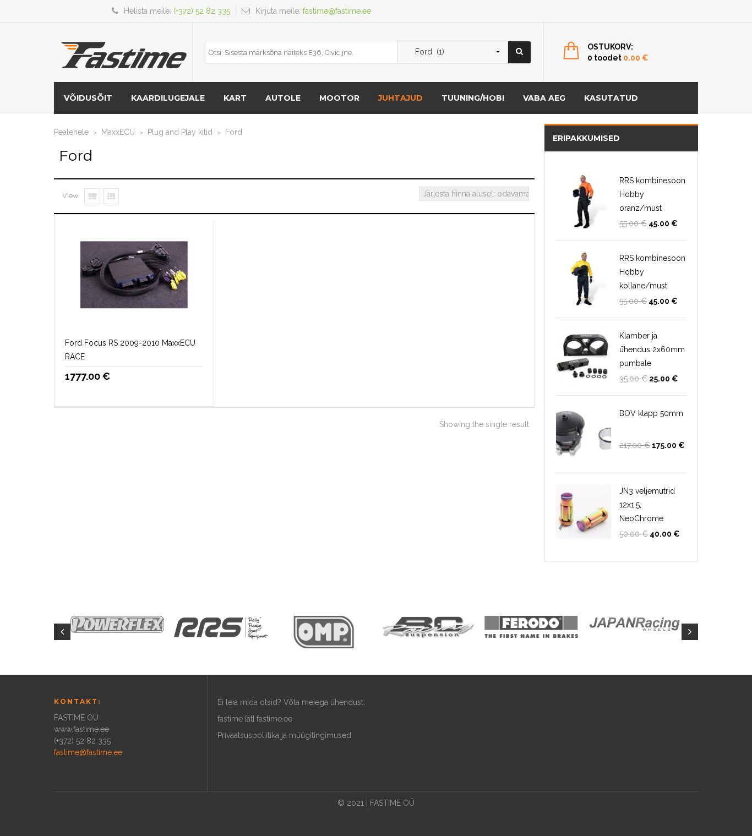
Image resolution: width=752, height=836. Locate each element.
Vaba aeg (544, 98)
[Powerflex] (117, 624)
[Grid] (111, 196)
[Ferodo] (531, 626)
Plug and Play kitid (180, 132)
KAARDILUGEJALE (168, 98)
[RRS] (221, 627)
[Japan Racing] (635, 623)
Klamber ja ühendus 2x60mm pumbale (652, 349)
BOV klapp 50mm (651, 413)
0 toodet (618, 57)
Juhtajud (400, 98)
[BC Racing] (428, 626)
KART (235, 98)
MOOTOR (339, 98)
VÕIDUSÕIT (88, 98)
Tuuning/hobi (473, 98)
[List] (92, 196)
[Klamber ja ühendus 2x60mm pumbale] (583, 356)
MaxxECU (118, 132)
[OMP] (324, 631)
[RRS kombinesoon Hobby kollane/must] (583, 279)
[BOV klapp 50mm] (583, 434)
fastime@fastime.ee (337, 11)
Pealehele (71, 132)
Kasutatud (611, 98)
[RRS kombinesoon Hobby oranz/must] (583, 201)
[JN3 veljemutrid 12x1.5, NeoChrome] (583, 511)
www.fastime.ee (81, 729)
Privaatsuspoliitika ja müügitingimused (284, 735)
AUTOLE (283, 98)
